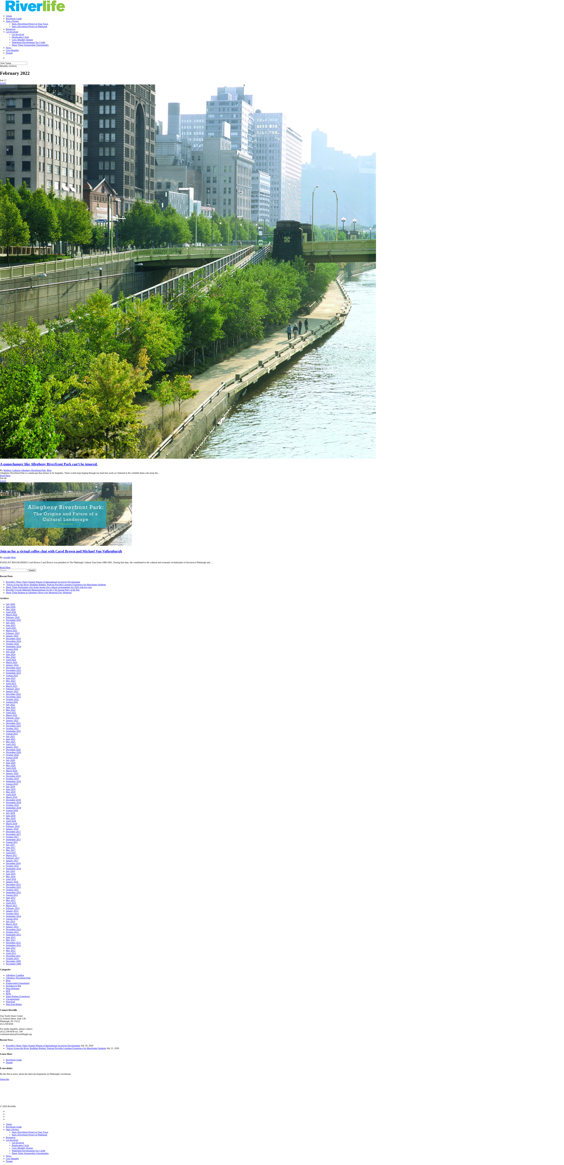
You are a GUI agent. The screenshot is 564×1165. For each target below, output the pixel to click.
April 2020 (11, 768)
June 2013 (10, 937)
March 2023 (11, 686)
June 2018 (10, 815)
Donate (9, 1062)
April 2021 (11, 744)
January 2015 (12, 911)
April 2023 (11, 683)
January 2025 (12, 636)
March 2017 (11, 855)
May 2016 (10, 876)
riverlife (7, 557)
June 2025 (10, 625)
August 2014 (12, 919)
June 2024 (10, 654)
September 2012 (13, 945)
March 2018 (11, 823)
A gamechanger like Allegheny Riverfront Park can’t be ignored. (49, 464)
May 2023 (10, 681)
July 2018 (10, 813)
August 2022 (12, 702)
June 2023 (10, 678)
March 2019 (11, 797)
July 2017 (10, 845)
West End (10, 1001)
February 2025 (13, 633)
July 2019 (10, 786)
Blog (49, 470)
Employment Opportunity (18, 983)
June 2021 (10, 739)
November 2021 (13, 726)
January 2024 (12, 665)
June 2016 (10, 874)
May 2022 (10, 710)
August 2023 (12, 675)
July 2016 (10, 871)
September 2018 (13, 808)
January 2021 (12, 747)
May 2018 (10, 818)
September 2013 (13, 934)
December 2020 (13, 749)
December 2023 (13, 667)
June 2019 (10, 789)
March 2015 (11, 905)
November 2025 (13, 620)
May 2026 (10, 609)
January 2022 (12, 720)
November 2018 (13, 802)
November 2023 (13, 670)
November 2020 (13, 752)
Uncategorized (12, 999)
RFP (8, 991)
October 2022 (12, 699)
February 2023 (13, 689)
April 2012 (11, 953)
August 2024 (12, 649)
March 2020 (11, 771)
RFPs (8, 994)
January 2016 (12, 882)
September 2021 (13, 731)
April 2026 (11, 612)
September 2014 (13, 916)
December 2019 (13, 776)
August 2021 (12, 733)
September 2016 (13, 868)
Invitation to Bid (13, 986)
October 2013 (12, 932)
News (8, 1156)
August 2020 (12, 757)
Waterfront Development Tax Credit (28, 1150)
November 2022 (13, 696)
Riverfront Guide (14, 1060)
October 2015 (12, 890)
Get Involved (12, 1140)
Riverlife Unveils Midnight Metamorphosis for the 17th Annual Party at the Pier (43, 590)
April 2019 (11, 794)
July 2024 (10, 652)
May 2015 (10, 900)
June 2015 (10, 897)
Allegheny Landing (15, 975)
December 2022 (13, 694)
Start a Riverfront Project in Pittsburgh (29, 1135)
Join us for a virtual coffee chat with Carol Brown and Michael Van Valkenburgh (61, 551)
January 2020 (12, 773)
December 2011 (13, 956)
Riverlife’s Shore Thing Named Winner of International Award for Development (43, 582)
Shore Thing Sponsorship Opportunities (30, 1153)
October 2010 (12, 958)
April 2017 (11, 852)
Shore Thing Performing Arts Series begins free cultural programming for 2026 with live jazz (49, 587)
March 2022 (11, 715)
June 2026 (10, 607)
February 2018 (13, 826)
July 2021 (10, 736)
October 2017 (12, 837)
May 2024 (10, 657)
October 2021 (12, 728)
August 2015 (12, 895)
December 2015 (13, 884)
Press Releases (12, 988)
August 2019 (12, 784)
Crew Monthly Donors (22, 1148)
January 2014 (12, 927)
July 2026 (10, 604)
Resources (10, 1137)
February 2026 (13, 617)
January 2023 (12, 691)
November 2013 (13, 929)
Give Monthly (12, 1158)
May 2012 (10, 950)
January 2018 (12, 829)
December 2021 (13, 723)
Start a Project (12, 1129)
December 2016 (13, 863)
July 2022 (10, 704)
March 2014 (11, 924)
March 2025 (11, 630)
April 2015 (11, 903)
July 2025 (10, 622)
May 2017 (10, 850)
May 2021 (10, 741)
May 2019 (10, 792)
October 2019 (12, 778)
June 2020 (10, 763)
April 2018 (11, 821)
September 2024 (13, 646)
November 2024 (13, 641)
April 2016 (11, 879)
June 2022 (10, 707)
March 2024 (11, 662)
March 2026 (11, 614)
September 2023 (13, 673)
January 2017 (12, 860)
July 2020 (10, 760)
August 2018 (12, 810)
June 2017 (10, 847)
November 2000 (13, 964)
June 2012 (10, 948)
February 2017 (13, 858)
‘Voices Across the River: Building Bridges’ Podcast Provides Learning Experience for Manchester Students (56, 584)
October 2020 (12, 755)
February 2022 (13, 718)
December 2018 (13, 800)
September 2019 (13, 781)
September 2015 (13, 892)
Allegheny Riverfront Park (33, 470)
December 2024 (13, 638)
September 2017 (13, 839)
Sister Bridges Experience (18, 996)
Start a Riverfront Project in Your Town (30, 1132)
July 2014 (10, 921)
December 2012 (13, 942)
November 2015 (13, 887)
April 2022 (11, 712)
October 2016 (12, 866)
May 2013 (10, 940)
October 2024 (12, 644)
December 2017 (13, 831)
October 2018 (12, 805)
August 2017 (12, 842)
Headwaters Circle (20, 1145)
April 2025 (11, 628)
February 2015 (13, 908)
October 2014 (12, 913)
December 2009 (13, 961)
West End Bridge (14, 1004)
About (9, 1124)
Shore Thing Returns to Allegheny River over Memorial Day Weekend (39, 592)
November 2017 (13, 834)
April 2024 (11, 659)
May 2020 (10, 765)
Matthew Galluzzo (12, 470)
